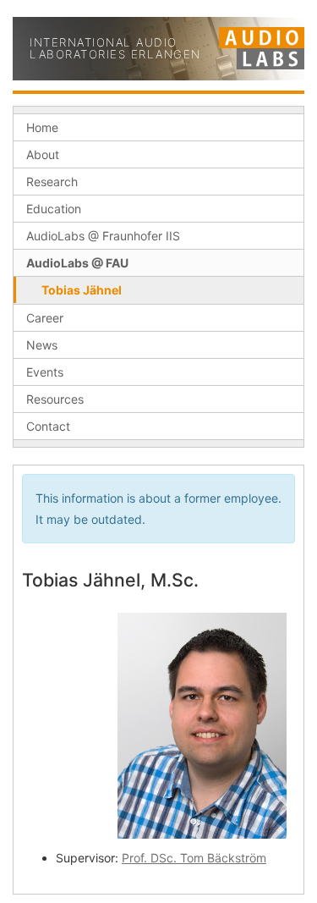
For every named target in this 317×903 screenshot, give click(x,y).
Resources (55, 399)
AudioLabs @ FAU (77, 263)
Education (53, 208)
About (42, 154)
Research (52, 181)
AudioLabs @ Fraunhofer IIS (103, 236)
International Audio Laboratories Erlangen (115, 49)
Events (44, 372)
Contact (48, 426)
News (41, 345)
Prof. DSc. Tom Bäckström (194, 858)
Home (42, 127)
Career (44, 318)
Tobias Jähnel (81, 290)
